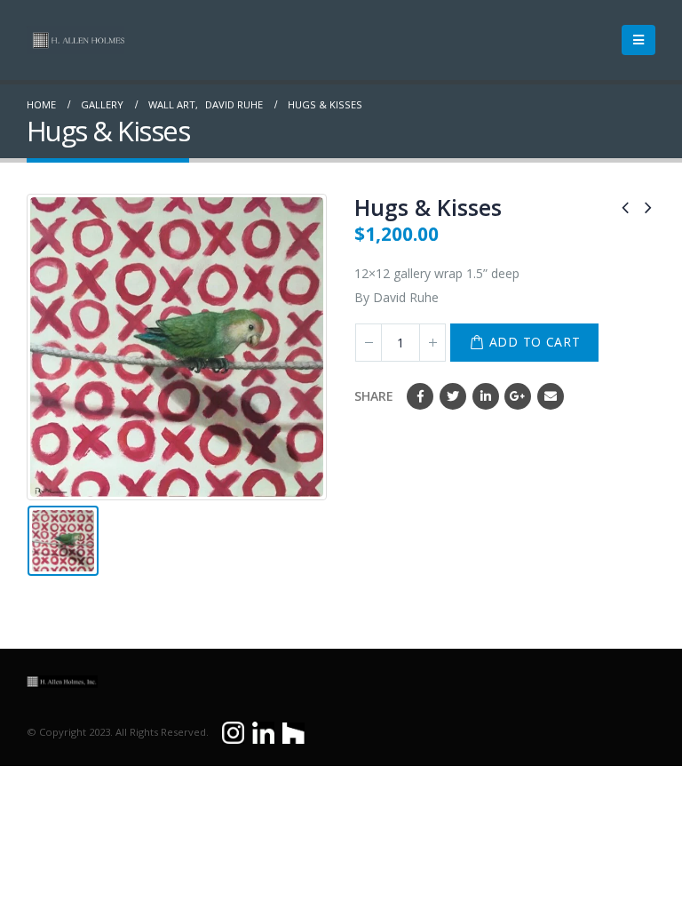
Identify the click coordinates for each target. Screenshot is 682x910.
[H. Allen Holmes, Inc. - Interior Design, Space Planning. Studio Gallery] (75, 40)
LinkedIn (485, 396)
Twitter (453, 396)
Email (550, 396)
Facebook (420, 396)
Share (373, 395)
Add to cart (535, 341)
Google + (517, 396)
